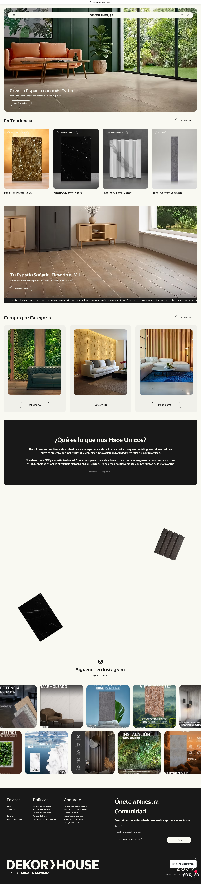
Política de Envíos (40, 816)
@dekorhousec (100, 675)
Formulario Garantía (15, 819)
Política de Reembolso (42, 812)
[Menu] (14, 15)
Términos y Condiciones (42, 806)
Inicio (9, 806)
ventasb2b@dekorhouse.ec (75, 819)
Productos (11, 809)
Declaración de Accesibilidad (45, 819)
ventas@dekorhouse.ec (73, 816)
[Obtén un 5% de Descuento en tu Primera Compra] (102, 300)
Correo (118, 826)
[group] (100, 161)
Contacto (10, 816)
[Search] (188, 15)
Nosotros (10, 813)
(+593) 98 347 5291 (71, 822)
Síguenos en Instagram (100, 669)
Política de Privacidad (42, 809)
